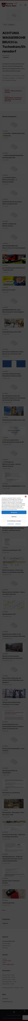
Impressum (18, 523)
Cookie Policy (10, 523)
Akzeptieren (14, 512)
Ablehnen (14, 516)
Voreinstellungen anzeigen (14, 521)
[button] (25, 496)
